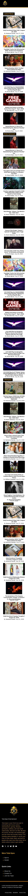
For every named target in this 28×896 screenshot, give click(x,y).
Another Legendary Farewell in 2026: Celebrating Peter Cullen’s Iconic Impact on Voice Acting (14, 192)
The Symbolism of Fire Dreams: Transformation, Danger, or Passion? (14, 596)
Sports (6, 858)
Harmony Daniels (11, 71)
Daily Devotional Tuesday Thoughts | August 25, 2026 (14, 616)
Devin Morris (10, 52)
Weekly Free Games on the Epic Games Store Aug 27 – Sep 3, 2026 (14, 108)
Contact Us (8, 873)
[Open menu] (24, 3)
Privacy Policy (8, 892)
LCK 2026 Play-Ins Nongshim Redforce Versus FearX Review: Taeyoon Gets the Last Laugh (14, 333)
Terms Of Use (22, 892)
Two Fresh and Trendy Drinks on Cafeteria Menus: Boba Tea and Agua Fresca (14, 476)
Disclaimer (15, 892)
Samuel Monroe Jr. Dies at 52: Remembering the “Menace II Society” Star (14, 128)
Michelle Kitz (10, 110)
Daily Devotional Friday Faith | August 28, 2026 (14, 31)
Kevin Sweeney (10, 214)
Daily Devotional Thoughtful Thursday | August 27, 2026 (14, 558)
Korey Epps (10, 131)
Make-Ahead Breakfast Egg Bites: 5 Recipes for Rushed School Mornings (14, 456)
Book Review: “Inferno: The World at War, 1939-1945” (14, 212)
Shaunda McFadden (15, 499)
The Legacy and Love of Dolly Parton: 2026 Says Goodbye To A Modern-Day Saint (14, 172)
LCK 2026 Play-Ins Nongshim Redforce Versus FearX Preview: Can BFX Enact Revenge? (14, 353)
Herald (6, 860)
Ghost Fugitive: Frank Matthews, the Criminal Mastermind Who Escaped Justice (14, 496)
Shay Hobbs (10, 175)
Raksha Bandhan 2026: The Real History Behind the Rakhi (14, 68)
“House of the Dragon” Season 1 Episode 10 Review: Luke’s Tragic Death (14, 232)
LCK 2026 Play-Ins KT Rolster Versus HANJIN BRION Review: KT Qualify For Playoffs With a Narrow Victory (14, 373)
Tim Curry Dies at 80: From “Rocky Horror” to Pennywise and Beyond (14, 251)
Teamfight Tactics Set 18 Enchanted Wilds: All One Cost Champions (14, 49)
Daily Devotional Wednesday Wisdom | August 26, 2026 (14, 577)
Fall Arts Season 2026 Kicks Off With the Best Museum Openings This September (14, 397)
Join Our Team (9, 876)
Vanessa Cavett (10, 33)
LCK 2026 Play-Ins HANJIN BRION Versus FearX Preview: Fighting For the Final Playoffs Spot (14, 88)
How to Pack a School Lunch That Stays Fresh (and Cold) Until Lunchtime (14, 437)
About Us (7, 871)
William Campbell (10, 479)
